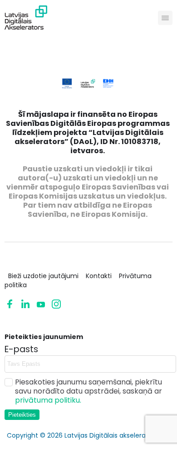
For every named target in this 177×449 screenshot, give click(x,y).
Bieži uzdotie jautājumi (43, 275)
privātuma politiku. (48, 400)
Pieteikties (22, 414)
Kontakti (99, 275)
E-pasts (21, 349)
